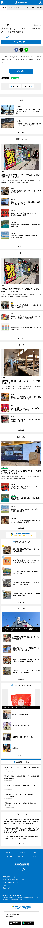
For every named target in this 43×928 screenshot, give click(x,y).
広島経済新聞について (9, 877)
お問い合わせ (6, 885)
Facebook (19, 869)
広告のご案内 (6, 888)
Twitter (24, 869)
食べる (10, 7)
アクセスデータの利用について (11, 882)
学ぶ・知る (39, 7)
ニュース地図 (5, 25)
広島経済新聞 (22, 2)
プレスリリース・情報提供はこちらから (13, 879)
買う (23, 7)
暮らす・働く (30, 7)
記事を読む (22, 71)
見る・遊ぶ (17, 7)
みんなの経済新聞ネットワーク (21, 907)
